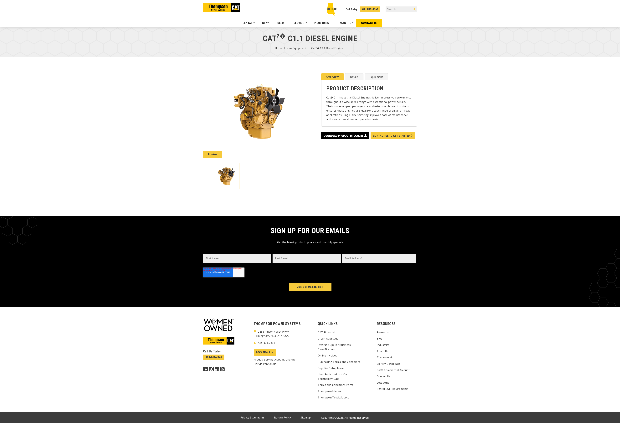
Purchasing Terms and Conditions (339, 362)
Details (354, 77)
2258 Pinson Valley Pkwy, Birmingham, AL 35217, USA (271, 334)
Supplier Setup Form (331, 368)
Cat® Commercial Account (393, 370)
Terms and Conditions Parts (335, 385)
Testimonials (385, 357)
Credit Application (329, 338)
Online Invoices (327, 355)
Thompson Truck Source (333, 397)
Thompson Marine (329, 391)
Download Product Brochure (343, 135)
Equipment (376, 77)
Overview (332, 77)
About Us (383, 351)
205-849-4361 (370, 9)
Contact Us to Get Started (391, 135)
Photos (212, 154)
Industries (383, 345)
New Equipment (296, 48)
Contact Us (384, 376)
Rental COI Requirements (392, 389)
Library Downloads (389, 364)
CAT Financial (326, 332)
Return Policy (282, 417)
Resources (383, 332)
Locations (331, 9)
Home (278, 48)
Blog (380, 338)
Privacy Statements (252, 417)
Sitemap (305, 417)
